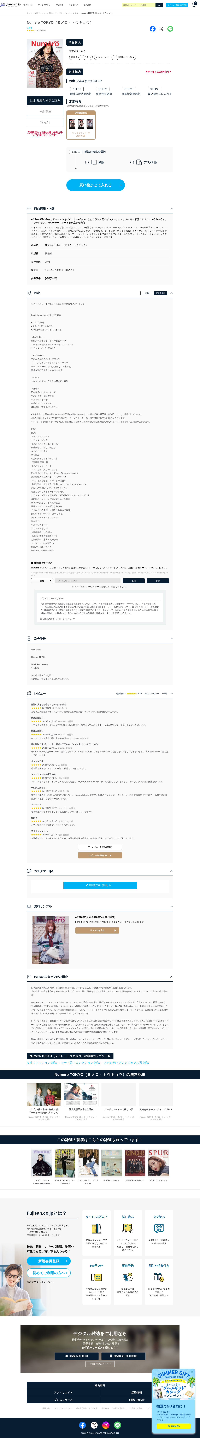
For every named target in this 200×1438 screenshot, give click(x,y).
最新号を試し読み (48, 100)
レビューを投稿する (98, 855)
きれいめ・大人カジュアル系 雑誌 (126, 1062)
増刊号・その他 (125, 57)
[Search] (159, 5)
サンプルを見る (97, 930)
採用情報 (136, 1392)
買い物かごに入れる (95, 185)
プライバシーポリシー (63, 1408)
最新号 (74, 57)
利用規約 (46, 1408)
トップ (29, 13)
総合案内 (100, 1385)
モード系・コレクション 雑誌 (66, 13)
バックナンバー (103, 57)
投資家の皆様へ (136, 1408)
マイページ (27, 5)
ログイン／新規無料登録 (177, 5)
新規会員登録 (48, 1261)
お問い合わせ (137, 1399)
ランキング (73, 5)
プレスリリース (63, 1399)
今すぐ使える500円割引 (157, 72)
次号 (87, 57)
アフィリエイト (63, 1392)
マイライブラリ (44, 5)
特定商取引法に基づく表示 (86, 1408)
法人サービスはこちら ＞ (40, 1281)
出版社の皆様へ (119, 1408)
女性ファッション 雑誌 (44, 13)
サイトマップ (152, 1408)
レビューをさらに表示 (102, 847)
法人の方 (87, 5)
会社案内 (105, 1408)
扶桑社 (29, 28)
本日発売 (59, 5)
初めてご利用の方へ (49, 1273)
